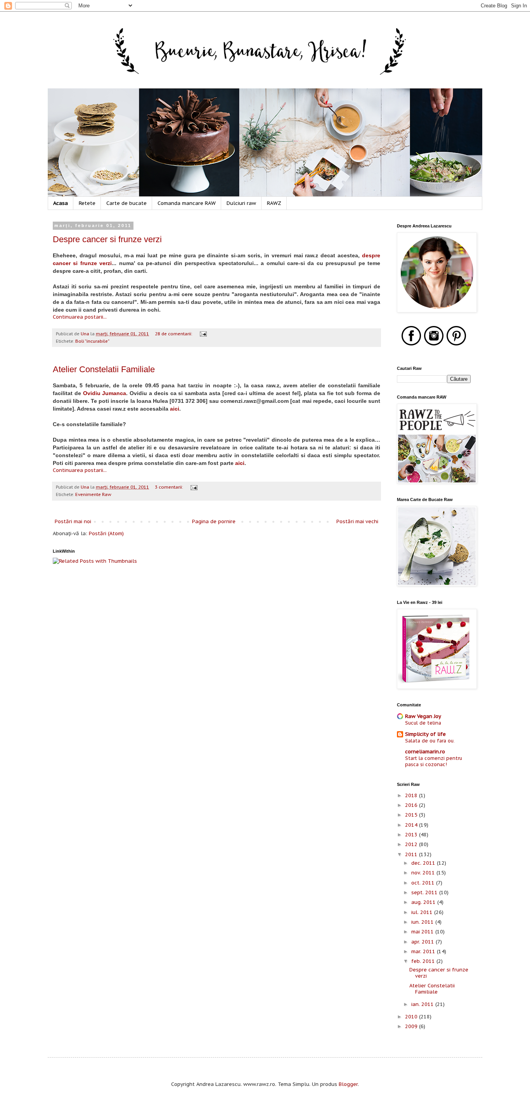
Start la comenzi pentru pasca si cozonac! (433, 761)
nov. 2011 (423, 872)
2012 (412, 844)
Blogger (348, 1084)
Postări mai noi (73, 521)
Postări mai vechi (357, 521)
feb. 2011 (423, 961)
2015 (412, 815)
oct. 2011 (423, 882)
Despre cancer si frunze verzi (107, 239)
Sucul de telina (423, 723)
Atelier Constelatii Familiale (104, 369)
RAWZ (274, 203)
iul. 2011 (422, 912)
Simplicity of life (425, 734)
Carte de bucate (126, 203)
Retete (87, 203)
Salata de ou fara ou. (430, 740)
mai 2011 (423, 931)
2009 (412, 1026)
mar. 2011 (424, 951)
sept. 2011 (425, 892)
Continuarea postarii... (80, 317)
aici (174, 409)
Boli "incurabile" (92, 341)
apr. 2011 (423, 941)
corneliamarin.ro (425, 751)
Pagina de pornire (214, 521)
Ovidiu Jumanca (104, 393)
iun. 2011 (423, 922)
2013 (412, 834)
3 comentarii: (169, 487)
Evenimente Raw (93, 494)
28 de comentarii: (174, 333)
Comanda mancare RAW (187, 203)
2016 (412, 805)
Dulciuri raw (241, 203)
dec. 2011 (424, 863)
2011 (412, 854)
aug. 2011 (424, 902)
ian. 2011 (423, 1004)
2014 (412, 825)
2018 (412, 795)
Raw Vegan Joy (423, 716)
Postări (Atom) (106, 533)
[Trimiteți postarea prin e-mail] (202, 333)
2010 (412, 1016)
